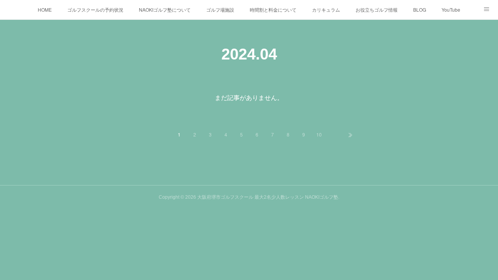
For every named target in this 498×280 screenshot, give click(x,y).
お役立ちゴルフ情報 (377, 9)
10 (319, 134)
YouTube (451, 9)
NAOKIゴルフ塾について (165, 9)
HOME (45, 9)
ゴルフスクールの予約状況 (95, 9)
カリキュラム (326, 9)
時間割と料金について (273, 9)
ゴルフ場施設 (220, 9)
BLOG (419, 9)
